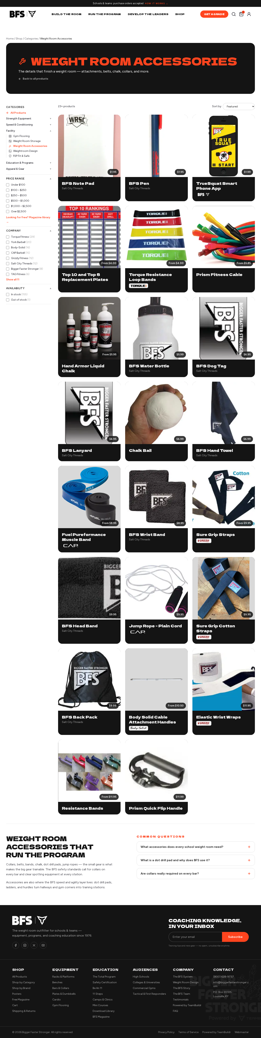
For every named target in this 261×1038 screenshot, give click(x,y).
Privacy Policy (166, 1032)
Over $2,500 (18, 211)
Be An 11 (97, 988)
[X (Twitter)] (34, 945)
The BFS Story (181, 988)
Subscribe (235, 937)
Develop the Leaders (148, 14)
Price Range (28, 178)
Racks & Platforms (63, 976)
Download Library (103, 1011)
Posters (16, 993)
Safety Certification (105, 982)
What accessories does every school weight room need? (182, 847)
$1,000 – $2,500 (21, 206)
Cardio (56, 999)
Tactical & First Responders (149, 993)
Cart (15, 1005)
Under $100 (18, 184)
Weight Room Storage (27, 141)
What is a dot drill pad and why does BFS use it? (175, 860)
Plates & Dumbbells (64, 993)
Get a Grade (214, 14)
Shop (180, 14)
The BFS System (183, 976)
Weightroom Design (25, 151)
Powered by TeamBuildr (187, 1005)
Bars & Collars (60, 988)
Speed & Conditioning (28, 124)
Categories (31, 38)
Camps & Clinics (103, 999)
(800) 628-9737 (223, 976)
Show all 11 (12, 279)
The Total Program (104, 976)
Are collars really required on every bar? (170, 873)
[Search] (233, 14)
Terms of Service (188, 1032)
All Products (18, 112)
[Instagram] (24, 945)
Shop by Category (23, 982)
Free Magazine (20, 999)
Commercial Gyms (144, 988)
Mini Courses (100, 1005)
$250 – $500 (19, 195)
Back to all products (35, 78)
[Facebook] (15, 945)
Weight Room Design (186, 982)
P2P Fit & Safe (21, 156)
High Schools (141, 976)
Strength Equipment (28, 118)
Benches (57, 982)
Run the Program (104, 14)
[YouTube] (43, 945)
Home (10, 38)
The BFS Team (181, 993)
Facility (28, 131)
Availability (28, 288)
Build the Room (66, 14)
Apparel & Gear (28, 169)
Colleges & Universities (146, 982)
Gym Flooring (21, 136)
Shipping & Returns (24, 1011)
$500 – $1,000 (20, 200)
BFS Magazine (101, 1016)
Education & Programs (28, 162)
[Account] (249, 14)
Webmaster (242, 1032)
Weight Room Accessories (30, 146)
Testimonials (181, 999)
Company (28, 231)
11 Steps (98, 993)
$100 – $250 (18, 190)
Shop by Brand (21, 988)
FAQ (175, 1011)
